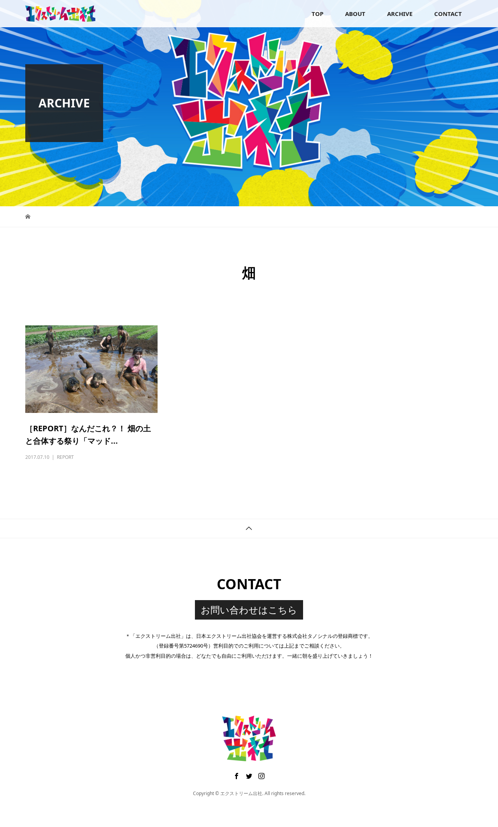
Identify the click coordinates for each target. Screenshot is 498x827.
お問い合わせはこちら (249, 609)
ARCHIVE (399, 14)
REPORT (65, 457)
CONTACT (448, 14)
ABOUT (355, 14)
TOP (317, 14)
